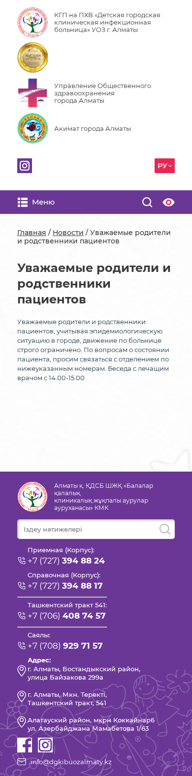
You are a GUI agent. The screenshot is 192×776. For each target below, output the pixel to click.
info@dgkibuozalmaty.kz (71, 762)
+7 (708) (65, 646)
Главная (31, 232)
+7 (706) (67, 616)
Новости (68, 232)
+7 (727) (66, 561)
